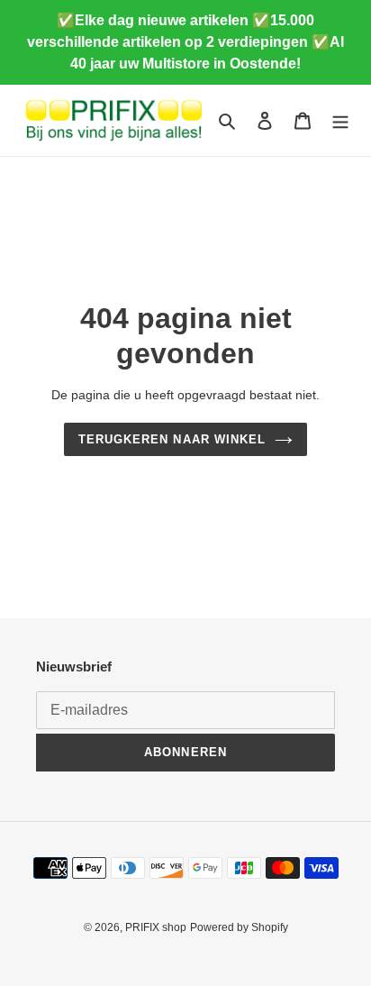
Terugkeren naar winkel (172, 439)
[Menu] (340, 120)
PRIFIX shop (155, 927)
